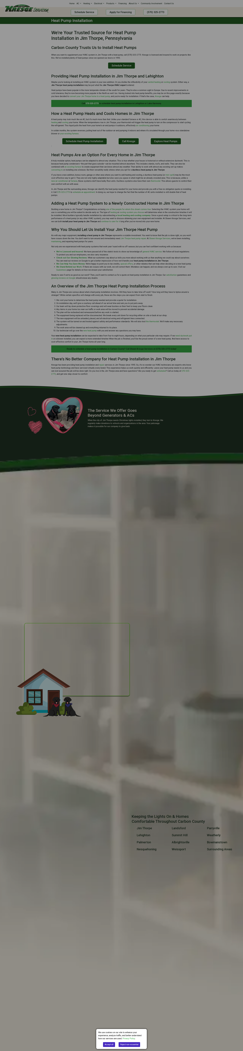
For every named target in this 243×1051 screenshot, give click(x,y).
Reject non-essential (129, 1044)
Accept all (109, 1044)
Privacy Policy (129, 1038)
